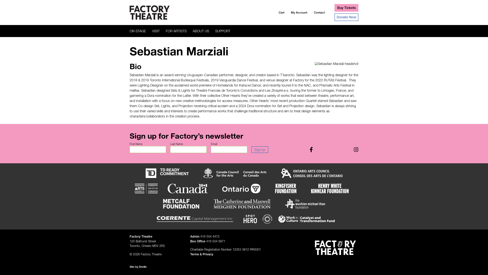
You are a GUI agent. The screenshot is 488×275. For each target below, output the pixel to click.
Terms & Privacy (201, 254)
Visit (156, 31)
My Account (299, 12)
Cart (281, 12)
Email (214, 144)
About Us (201, 31)
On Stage (138, 31)
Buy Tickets (346, 8)
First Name (136, 144)
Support (222, 31)
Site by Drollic (138, 267)
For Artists (176, 31)
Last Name (176, 144)
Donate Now (346, 17)
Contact (319, 12)
